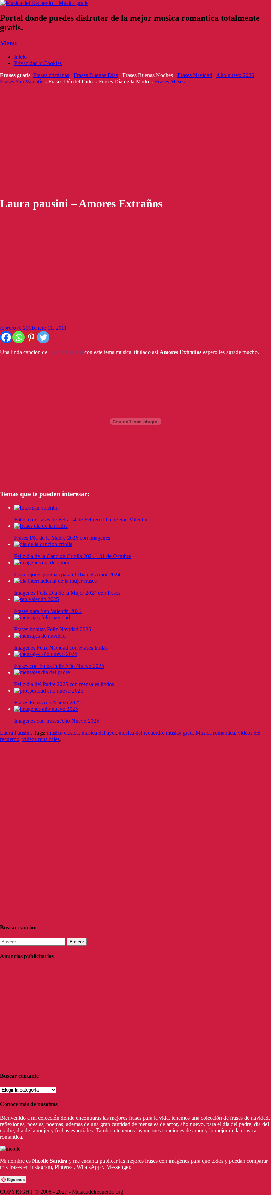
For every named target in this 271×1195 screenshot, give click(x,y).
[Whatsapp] (18, 337)
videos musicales (41, 739)
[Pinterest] (31, 337)
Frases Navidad (194, 75)
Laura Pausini (15, 733)
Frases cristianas (51, 75)
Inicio (20, 57)
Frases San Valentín (22, 81)
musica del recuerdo (141, 733)
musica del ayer (99, 733)
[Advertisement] (135, 140)
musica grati (179, 733)
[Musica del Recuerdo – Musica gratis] (44, 3)
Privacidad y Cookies (38, 63)
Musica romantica (215, 733)
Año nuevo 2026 (235, 75)
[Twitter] (43, 337)
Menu (8, 43)
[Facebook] (6, 337)
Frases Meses (170, 81)
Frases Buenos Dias (96, 75)
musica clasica (63, 733)
